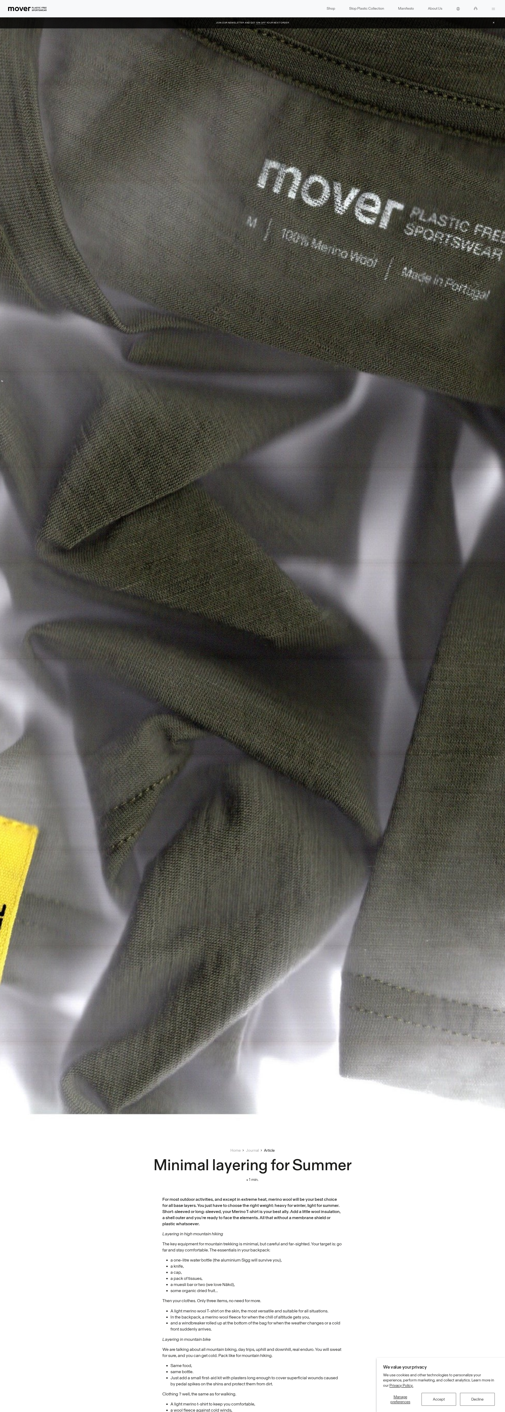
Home (235, 1150)
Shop (331, 8)
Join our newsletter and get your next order (252, 22)
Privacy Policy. (401, 1385)
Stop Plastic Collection (366, 8)
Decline (477, 1399)
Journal (252, 1150)
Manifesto (406, 8)
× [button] (494, 22)
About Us (435, 8)
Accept (439, 1399)
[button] (458, 8)
